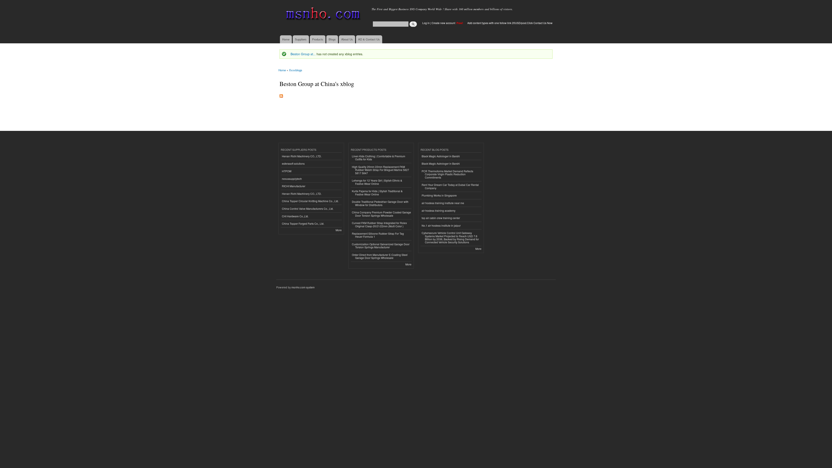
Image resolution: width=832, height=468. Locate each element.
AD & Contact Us (369, 39)
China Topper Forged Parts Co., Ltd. (303, 223)
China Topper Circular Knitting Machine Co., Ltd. (310, 201)
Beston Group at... (303, 54)
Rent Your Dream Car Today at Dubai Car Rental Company (450, 186)
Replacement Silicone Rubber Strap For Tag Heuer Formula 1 (378, 235)
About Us (347, 39)
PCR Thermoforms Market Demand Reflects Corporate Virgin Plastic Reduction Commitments (447, 174)
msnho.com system (303, 287)
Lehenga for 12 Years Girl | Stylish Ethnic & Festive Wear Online (377, 182)
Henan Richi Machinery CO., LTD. (302, 156)
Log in (426, 23)
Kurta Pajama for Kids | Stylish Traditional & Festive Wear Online (377, 192)
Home (285, 39)
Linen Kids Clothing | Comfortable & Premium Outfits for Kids (378, 157)
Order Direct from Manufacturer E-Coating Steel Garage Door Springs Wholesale (380, 256)
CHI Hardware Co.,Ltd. (295, 216)
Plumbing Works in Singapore (439, 195)
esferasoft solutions (293, 163)
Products (317, 39)
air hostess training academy (438, 210)
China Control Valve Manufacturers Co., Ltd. (307, 208)
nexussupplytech (292, 178)
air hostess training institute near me (443, 203)
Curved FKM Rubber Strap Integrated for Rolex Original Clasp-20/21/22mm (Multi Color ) (379, 224)
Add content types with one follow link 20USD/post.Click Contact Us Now (509, 23)
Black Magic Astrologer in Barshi (441, 156)
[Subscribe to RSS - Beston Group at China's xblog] (281, 95)
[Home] (322, 14)
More (339, 230)
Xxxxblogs (295, 70)
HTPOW (286, 171)
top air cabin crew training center (441, 218)
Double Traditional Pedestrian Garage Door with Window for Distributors (380, 203)
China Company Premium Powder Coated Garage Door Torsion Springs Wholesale (381, 213)
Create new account (444, 23)
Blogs (332, 39)
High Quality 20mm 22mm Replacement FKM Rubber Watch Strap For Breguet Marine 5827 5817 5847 (380, 170)
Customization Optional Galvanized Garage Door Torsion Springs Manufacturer (381, 245)
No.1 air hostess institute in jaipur (441, 225)
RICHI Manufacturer (293, 186)
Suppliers (301, 39)
